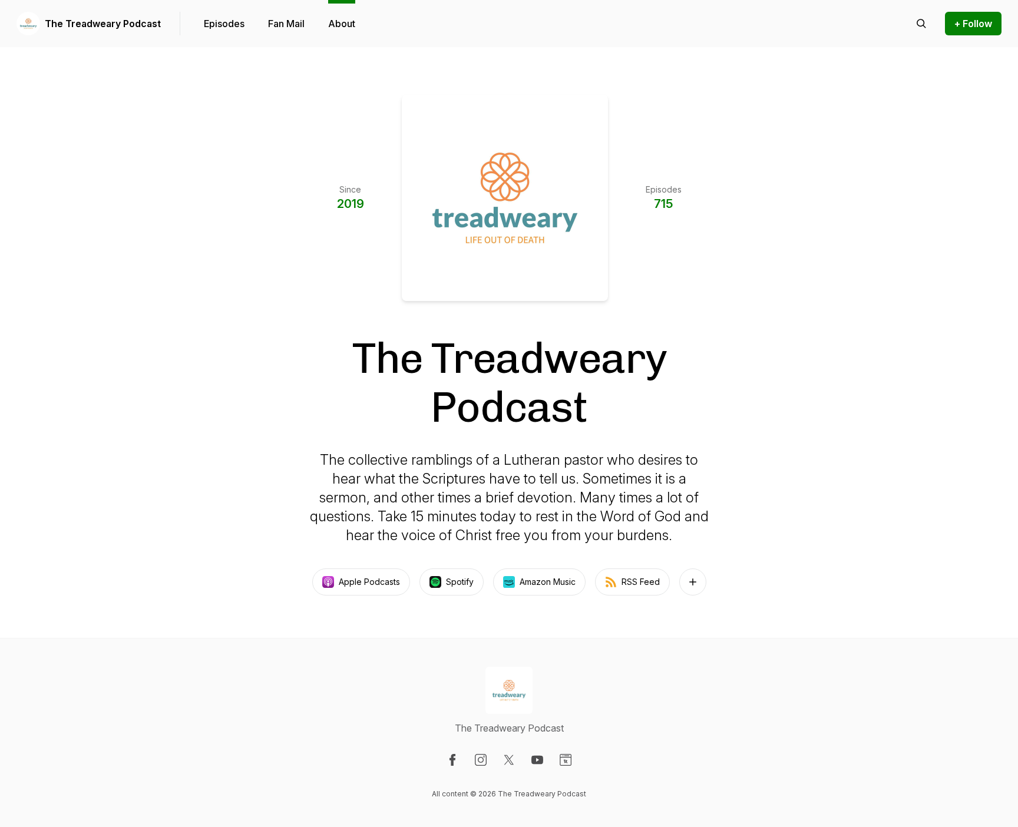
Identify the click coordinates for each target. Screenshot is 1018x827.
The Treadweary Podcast (103, 23)
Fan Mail (286, 23)
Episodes (224, 23)
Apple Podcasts (369, 582)
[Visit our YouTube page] (537, 760)
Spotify (460, 582)
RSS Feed (641, 582)
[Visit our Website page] (565, 760)
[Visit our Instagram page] (481, 760)
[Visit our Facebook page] (452, 760)
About (341, 23)
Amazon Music (548, 582)
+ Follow (973, 23)
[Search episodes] (921, 23)
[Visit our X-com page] (509, 760)
